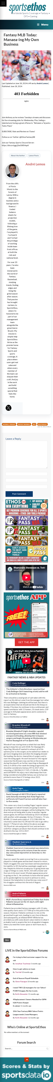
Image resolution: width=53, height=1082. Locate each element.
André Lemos (42, 83)
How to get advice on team (24, 969)
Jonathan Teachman (23, 964)
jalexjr (17, 1006)
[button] (3, 3)
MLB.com (12, 885)
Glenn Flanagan (21, 982)
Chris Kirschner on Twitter (18, 717)
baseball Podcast (9, 424)
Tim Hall (18, 972)
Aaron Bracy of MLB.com (17, 929)
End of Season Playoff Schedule (25, 978)
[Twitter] (8, 408)
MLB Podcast (42, 424)
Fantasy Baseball (24, 424)
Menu (44, 24)
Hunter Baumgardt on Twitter (19, 780)
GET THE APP (26, 642)
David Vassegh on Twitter (18, 834)
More (7, 940)
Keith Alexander (21, 994)
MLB (34, 424)
